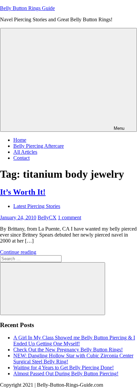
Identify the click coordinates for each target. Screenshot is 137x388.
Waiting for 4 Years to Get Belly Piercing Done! (63, 367)
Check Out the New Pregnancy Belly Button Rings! (68, 349)
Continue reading (18, 252)
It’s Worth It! (23, 192)
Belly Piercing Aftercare (38, 146)
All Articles (25, 152)
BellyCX (47, 217)
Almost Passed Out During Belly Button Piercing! (65, 373)
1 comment (69, 217)
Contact (21, 158)
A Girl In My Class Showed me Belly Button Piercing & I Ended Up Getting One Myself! (74, 340)
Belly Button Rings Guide (27, 8)
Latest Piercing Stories (36, 206)
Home (19, 140)
